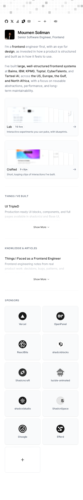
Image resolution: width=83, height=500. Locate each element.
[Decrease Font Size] (39, 21)
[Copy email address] (29, 21)
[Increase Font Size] (45, 21)
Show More (39, 227)
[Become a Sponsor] (22, 460)
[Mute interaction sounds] (56, 21)
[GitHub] (6, 21)
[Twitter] (12, 21)
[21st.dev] (23, 21)
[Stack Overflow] (17, 21)
